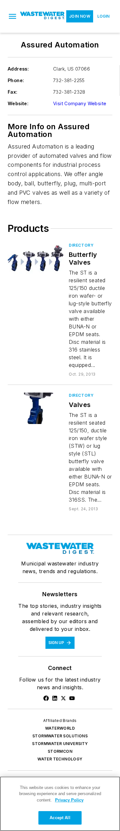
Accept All (60, 817)
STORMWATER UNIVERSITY (60, 743)
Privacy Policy (69, 800)
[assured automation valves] (36, 408)
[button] (12, 16)
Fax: (13, 92)
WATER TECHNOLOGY (59, 759)
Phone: (16, 80)
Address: (18, 69)
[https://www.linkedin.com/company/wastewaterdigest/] (55, 698)
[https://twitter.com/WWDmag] (63, 698)
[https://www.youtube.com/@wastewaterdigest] (72, 698)
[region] (60, 803)
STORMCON (60, 751)
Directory (81, 245)
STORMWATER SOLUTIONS (60, 735)
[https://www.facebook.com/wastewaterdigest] (46, 698)
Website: (18, 103)
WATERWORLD (60, 728)
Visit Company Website (79, 103)
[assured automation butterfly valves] (36, 258)
